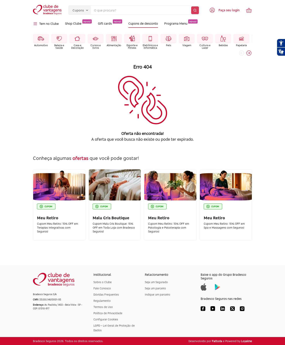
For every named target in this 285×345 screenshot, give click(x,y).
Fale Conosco (102, 288)
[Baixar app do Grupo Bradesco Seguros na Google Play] (217, 287)
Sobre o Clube (102, 282)
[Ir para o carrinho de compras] (249, 10)
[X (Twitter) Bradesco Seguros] (232, 309)
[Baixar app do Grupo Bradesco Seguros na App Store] (204, 287)
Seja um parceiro (155, 288)
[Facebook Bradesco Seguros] (203, 309)
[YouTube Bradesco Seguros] (212, 309)
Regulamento (102, 300)
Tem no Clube (49, 24)
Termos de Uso (103, 307)
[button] (249, 53)
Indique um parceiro (157, 294)
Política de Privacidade (107, 313)
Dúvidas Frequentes (106, 294)
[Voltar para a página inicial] (47, 10)
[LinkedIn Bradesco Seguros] (222, 309)
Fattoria (217, 341)
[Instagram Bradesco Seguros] (242, 309)
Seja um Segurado (156, 282)
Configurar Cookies (105, 319)
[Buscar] (195, 10)
